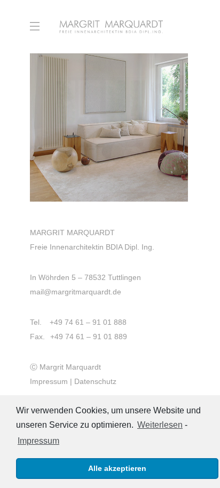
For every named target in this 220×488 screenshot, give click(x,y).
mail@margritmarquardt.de (75, 291)
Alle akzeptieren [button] (117, 468)
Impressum (49, 381)
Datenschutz (95, 381)
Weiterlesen (160, 424)
